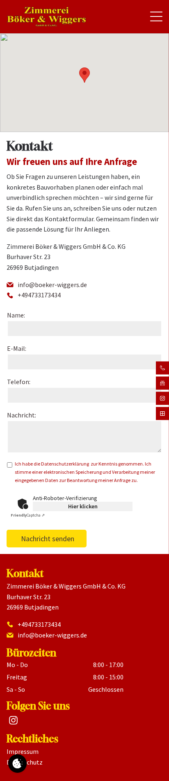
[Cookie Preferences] (17, 763)
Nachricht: (21, 415)
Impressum (23, 751)
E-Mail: (16, 348)
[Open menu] (156, 16)
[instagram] (13, 721)
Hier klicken (83, 506)
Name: (16, 315)
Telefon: (18, 382)
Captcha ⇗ (28, 515)
